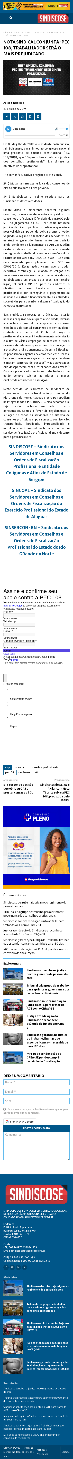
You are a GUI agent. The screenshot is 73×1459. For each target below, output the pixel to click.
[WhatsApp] (22, 116)
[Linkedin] (18, 1267)
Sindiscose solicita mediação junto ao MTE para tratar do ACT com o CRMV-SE (46, 1004)
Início (5, 32)
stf (36, 772)
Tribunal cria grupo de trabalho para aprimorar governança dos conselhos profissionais (48, 989)
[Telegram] (38, 116)
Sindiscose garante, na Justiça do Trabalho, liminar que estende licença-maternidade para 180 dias (36, 941)
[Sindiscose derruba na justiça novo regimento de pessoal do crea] (13, 974)
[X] (14, 116)
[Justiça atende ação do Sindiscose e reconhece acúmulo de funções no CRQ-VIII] (13, 1020)
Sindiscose (17, 102)
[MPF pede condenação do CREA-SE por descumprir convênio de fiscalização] (13, 1057)
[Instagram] (12, 1267)
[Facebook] (6, 116)
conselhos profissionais (44, 767)
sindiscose (24, 772)
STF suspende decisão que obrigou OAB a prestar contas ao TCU (18, 788)
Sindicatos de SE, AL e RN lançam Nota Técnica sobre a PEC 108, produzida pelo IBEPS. (55, 792)
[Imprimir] (30, 116)
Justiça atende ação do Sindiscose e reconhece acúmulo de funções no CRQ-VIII (47, 1346)
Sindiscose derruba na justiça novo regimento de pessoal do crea (47, 974)
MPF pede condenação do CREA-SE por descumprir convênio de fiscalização (44, 1057)
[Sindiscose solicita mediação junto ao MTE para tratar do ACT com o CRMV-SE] (13, 1005)
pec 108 (9, 772)
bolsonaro (20, 767)
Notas (13, 32)
